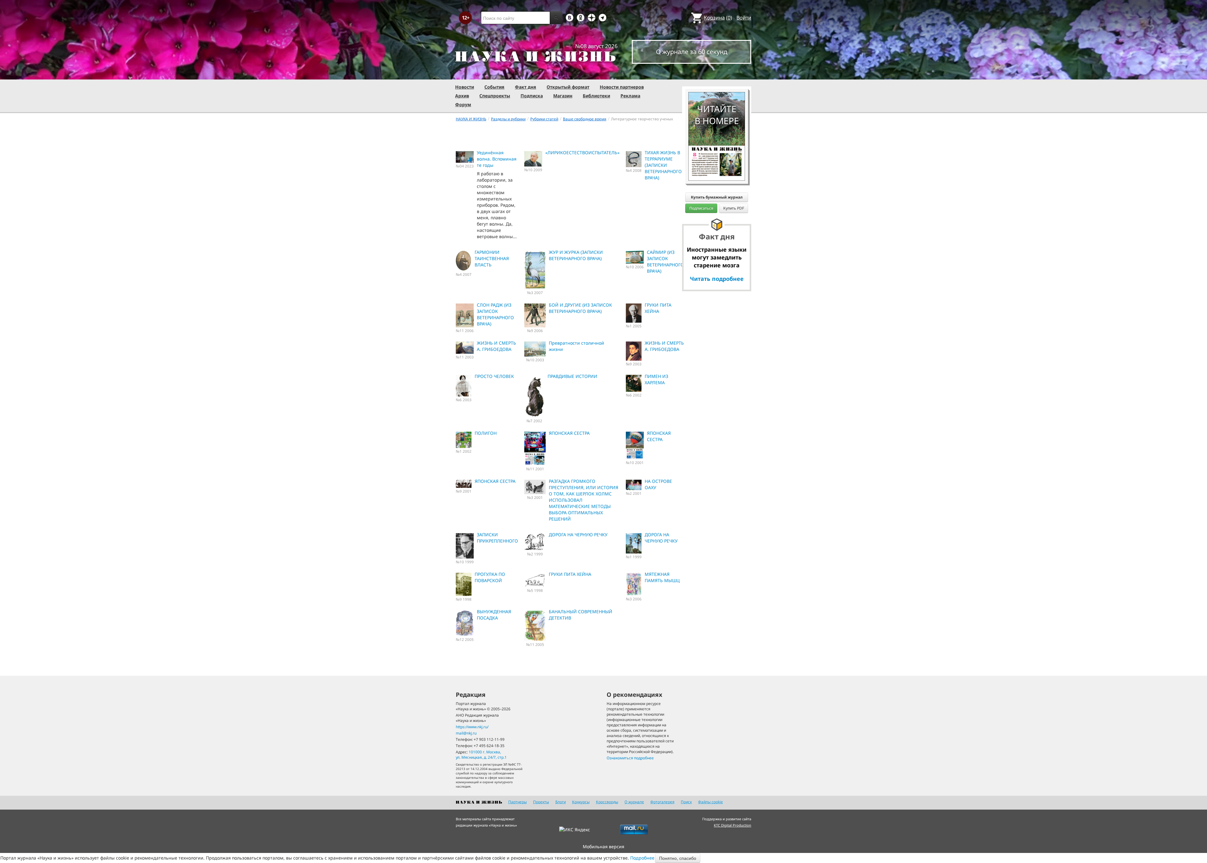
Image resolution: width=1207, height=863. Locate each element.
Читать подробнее (717, 279)
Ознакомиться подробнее (630, 758)
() (718, 17)
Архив (462, 96)
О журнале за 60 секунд (691, 51)
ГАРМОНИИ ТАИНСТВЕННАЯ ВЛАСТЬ (492, 258)
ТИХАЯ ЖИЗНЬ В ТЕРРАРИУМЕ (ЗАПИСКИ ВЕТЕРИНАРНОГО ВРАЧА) (663, 165)
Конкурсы (581, 802)
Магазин (562, 96)
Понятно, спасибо (677, 858)
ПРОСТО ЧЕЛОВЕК (494, 376)
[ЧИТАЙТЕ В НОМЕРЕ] (716, 74)
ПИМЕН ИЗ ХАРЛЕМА (656, 379)
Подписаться (701, 208)
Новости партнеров (622, 87)
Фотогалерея (662, 802)
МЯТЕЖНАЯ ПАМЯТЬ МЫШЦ (662, 577)
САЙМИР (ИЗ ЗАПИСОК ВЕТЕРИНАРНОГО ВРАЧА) (665, 261)
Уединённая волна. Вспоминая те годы (496, 159)
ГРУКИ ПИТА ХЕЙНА (658, 308)
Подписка (532, 96)
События (494, 87)
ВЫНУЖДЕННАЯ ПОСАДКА (494, 615)
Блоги (560, 802)
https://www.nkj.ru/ (472, 726)
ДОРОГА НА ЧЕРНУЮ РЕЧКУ (578, 535)
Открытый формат (568, 87)
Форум (463, 104)
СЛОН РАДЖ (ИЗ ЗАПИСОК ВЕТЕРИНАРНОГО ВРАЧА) (495, 314)
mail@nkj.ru (466, 733)
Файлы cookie (710, 802)
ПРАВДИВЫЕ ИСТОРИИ (572, 376)
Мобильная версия (603, 846)
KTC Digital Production (732, 825)
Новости (464, 87)
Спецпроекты (494, 96)
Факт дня (525, 87)
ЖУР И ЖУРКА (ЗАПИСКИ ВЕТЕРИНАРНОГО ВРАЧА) (576, 255)
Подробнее (642, 858)
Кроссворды (607, 802)
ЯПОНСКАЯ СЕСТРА (569, 433)
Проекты (541, 802)
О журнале (634, 802)
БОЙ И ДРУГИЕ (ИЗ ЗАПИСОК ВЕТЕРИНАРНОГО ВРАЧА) (580, 308)
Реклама (630, 96)
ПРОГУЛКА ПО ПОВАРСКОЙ (490, 577)
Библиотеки (596, 96)
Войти (743, 17)
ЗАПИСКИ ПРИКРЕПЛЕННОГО (497, 538)
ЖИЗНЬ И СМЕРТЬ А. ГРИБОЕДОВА (496, 346)
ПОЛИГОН (486, 433)
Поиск (686, 802)
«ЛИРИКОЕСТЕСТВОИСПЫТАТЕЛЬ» (582, 153)
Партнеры (517, 802)
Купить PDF (733, 208)
